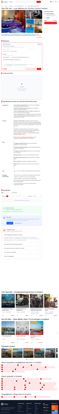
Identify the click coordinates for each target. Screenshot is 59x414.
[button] (13, 21)
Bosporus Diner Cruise (19, 389)
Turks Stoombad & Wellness (8, 396)
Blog (27, 411)
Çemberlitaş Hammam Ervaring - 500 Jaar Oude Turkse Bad (34, 367)
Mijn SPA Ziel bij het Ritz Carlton (19, 371)
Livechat (10, 223)
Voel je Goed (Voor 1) (6, 57)
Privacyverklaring (28, 413)
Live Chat (19, 408)
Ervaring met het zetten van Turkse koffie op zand (34, 385)
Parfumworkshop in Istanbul (47, 378)
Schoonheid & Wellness (17, 134)
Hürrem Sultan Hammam (43, 369)
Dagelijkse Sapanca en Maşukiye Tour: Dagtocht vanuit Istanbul (13, 385)
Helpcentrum (19, 223)
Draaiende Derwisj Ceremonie (50, 385)
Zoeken (38, 1)
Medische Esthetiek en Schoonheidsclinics (43, 396)
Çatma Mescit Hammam (37, 365)
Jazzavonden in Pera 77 (19, 387)
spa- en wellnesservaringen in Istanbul (25, 137)
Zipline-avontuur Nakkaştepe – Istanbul (32, 389)
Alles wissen (39, 44)
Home (27, 405)
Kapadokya (36, 408)
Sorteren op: (30, 196)
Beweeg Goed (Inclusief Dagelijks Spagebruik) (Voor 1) (20, 57)
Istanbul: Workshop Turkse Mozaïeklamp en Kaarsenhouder (13, 378)
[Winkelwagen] (55, 1)
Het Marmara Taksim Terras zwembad (10, 365)
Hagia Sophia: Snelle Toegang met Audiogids (49, 383)
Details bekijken (39, 37)
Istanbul (36, 405)
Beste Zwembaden (30, 396)
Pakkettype (5, 54)
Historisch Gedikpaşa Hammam (24, 365)
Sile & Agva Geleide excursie (8, 387)
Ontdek (10, 1)
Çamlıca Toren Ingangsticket (8, 389)
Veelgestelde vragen (21, 411)
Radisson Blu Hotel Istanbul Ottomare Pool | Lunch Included (12, 367)
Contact (19, 410)
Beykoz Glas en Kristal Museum (48, 387)
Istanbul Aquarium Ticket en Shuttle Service (33, 387)
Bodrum (36, 411)
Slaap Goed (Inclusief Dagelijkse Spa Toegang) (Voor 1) (12, 59)
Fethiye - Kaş (36, 413)
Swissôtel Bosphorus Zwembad (8, 369)
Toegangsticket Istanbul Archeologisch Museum (49, 389)
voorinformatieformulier (10, 64)
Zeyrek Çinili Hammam (7, 371)
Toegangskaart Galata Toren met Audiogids (32, 378)
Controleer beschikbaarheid (50, 23)
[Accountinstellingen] (57, 1)
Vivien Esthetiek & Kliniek (51, 367)
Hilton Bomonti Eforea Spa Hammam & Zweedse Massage (26, 369)
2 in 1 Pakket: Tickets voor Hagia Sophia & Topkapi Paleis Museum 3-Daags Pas (15, 383)
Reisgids (27, 410)
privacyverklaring (8, 65)
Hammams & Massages (19, 396)
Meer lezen (39, 35)
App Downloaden (29, 408)
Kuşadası (36, 410)
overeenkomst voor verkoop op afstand (20, 64)
